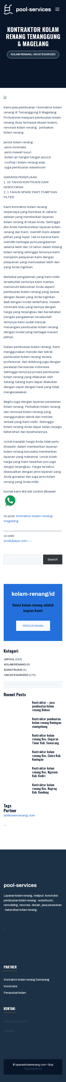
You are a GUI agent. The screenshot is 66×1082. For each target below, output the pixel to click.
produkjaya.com (15, 541)
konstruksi (13, 669)
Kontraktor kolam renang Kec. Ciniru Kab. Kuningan (46, 755)
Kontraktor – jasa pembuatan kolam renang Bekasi (43, 706)
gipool (9, 659)
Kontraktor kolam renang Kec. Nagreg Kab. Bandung (44, 788)
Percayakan (33, 626)
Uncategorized (44, 54)
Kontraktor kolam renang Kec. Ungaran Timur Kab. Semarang (45, 739)
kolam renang (21, 54)
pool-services (33, 9)
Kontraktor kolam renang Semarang (26, 979)
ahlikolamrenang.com (19, 815)
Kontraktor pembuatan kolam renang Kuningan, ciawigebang (47, 723)
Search (52, 559)
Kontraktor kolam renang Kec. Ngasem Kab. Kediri (45, 772)
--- (5, 825)
